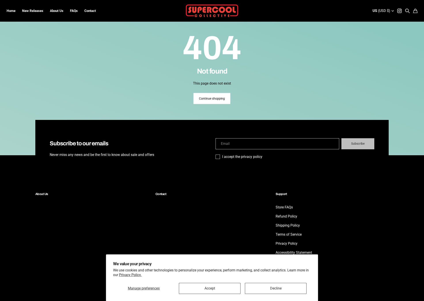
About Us (56, 11)
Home (11, 11)
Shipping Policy (288, 225)
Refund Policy (286, 216)
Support (281, 194)
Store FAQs (284, 207)
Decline (276, 288)
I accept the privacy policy (242, 157)
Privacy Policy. (130, 275)
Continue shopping (212, 98)
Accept (209, 288)
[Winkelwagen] (415, 11)
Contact (90, 11)
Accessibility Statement (294, 252)
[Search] (407, 11)
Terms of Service (289, 234)
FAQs (74, 11)
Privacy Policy (286, 243)
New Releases (32, 11)
